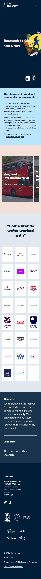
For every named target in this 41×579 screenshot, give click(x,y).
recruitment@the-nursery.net (20, 426)
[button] (5, 198)
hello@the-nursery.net (12, 481)
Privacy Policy (9, 557)
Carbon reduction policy (13, 566)
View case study (13, 184)
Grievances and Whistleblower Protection (20, 562)
